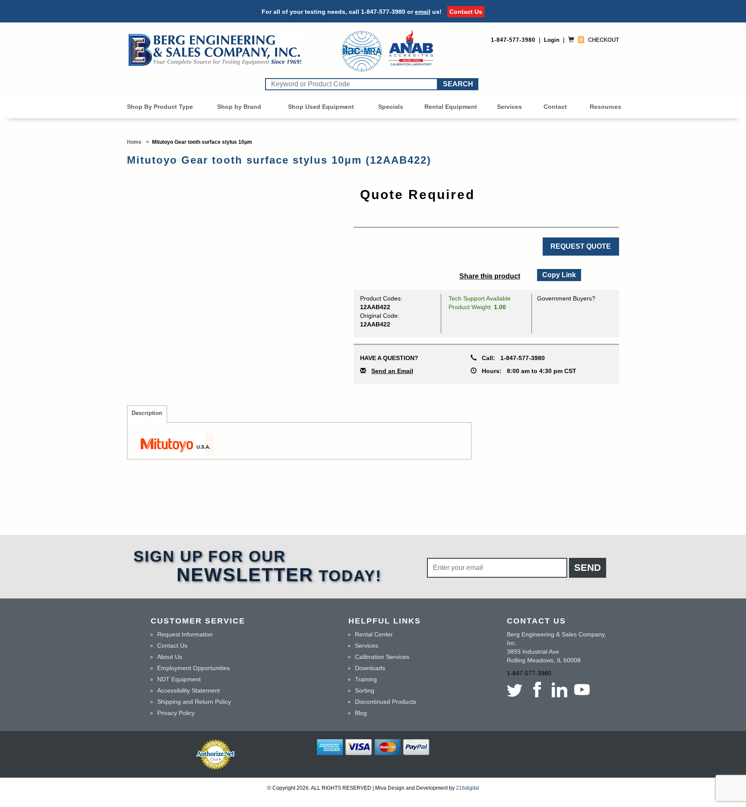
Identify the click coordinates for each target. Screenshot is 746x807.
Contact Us (465, 11)
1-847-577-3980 (383, 11)
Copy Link (558, 273)
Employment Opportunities (193, 668)
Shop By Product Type (160, 106)
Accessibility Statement (188, 690)
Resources (605, 106)
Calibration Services (382, 656)
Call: (511, 357)
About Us (169, 656)
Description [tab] (147, 413)
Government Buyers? (566, 298)
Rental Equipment (450, 106)
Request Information (185, 634)
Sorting (364, 690)
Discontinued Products (385, 701)
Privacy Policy (176, 712)
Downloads (370, 668)
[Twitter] (516, 689)
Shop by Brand (239, 106)
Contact (555, 106)
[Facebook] (537, 689)
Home (134, 142)
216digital (467, 788)
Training (366, 679)
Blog (361, 712)
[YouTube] (582, 689)
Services (509, 106)
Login (552, 40)
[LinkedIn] (559, 689)
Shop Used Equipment (321, 106)
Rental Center (374, 634)
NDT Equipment (179, 679)
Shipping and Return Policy (194, 701)
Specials (390, 106)
